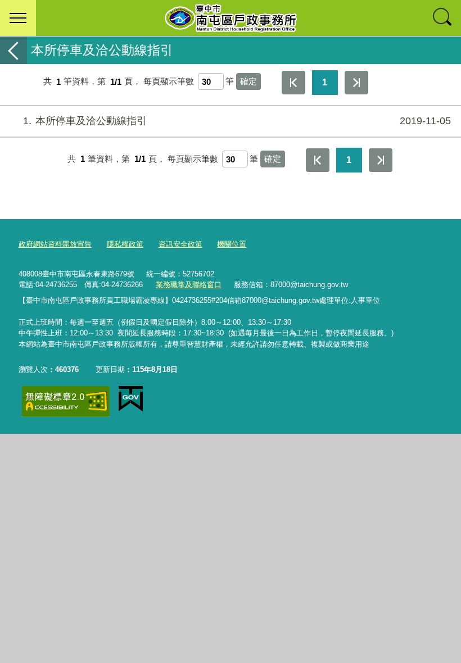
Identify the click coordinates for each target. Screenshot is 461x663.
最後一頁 (356, 82)
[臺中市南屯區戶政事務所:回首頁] (230, 18)
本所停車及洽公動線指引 (237, 120)
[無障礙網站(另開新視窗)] (66, 401)
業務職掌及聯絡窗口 (189, 284)
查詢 (443, 18)
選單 (18, 18)
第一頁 (293, 82)
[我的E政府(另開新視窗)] (131, 399)
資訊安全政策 (180, 244)
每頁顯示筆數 (168, 82)
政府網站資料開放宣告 (55, 244)
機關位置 (231, 244)
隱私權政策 (125, 244)
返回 (13, 50)
